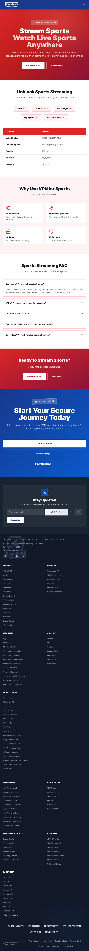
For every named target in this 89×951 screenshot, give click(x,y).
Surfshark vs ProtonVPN (12, 821)
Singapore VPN (8, 911)
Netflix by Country (10, 856)
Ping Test (6, 727)
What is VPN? (8, 643)
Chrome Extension (9, 596)
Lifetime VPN (8, 625)
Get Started (31, 65)
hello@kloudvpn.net (13, 550)
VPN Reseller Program (55, 575)
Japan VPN (7, 902)
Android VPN (8, 571)
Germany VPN (8, 894)
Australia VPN (8, 890)
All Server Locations (10, 915)
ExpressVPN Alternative (12, 805)
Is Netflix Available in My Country (15, 760)
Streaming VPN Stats (11, 860)
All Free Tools (8, 698)
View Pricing (57, 65)
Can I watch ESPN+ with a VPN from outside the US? (29, 324)
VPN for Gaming (53, 851)
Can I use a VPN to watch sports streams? (25, 284)
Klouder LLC (16, 942)
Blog (4, 639)
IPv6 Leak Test (8, 719)
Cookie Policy (44, 946)
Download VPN (53, 809)
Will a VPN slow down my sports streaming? (26, 303)
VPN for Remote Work (55, 856)
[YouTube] (23, 556)
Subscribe (15, 520)
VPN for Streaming (54, 860)
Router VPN (7, 588)
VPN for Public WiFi (54, 843)
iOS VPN (6, 575)
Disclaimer (56, 946)
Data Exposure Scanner (12, 756)
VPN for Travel (52, 847)
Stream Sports (8, 621)
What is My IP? (8, 702)
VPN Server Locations (11, 668)
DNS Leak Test (8, 710)
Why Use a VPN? (9, 647)
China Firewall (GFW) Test (12, 765)
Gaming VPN (7, 608)
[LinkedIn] (17, 556)
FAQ (48, 643)
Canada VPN (8, 886)
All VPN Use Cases (54, 839)
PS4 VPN (6, 613)
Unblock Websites (54, 864)
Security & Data (61, 941)
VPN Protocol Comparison (12, 651)
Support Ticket (53, 651)
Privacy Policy (46, 941)
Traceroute (7, 731)
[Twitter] (11, 556)
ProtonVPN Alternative (11, 796)
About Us (50, 639)
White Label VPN (53, 571)
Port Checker (8, 723)
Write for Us (51, 664)
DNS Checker (8, 706)
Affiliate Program (53, 583)
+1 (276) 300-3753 (13, 547)
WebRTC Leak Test (10, 715)
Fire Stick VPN (8, 600)
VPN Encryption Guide (11, 655)
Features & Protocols (10, 672)
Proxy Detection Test (11, 740)
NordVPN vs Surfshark (11, 813)
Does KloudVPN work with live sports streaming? (28, 335)
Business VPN (52, 588)
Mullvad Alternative (10, 800)
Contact (50, 647)
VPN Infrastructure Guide (12, 684)
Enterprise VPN (53, 579)
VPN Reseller (34, 926)
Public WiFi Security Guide (13, 659)
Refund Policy (67, 946)
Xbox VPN (7, 617)
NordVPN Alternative (11, 788)
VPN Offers (51, 659)
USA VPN (6, 877)
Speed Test (7, 769)
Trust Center (34, 941)
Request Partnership (55, 592)
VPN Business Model (10, 680)
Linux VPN (7, 592)
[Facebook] (5, 556)
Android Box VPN (9, 604)
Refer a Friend (52, 655)
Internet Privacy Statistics (12, 664)
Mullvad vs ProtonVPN (11, 825)
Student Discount (53, 792)
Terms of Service (76, 941)
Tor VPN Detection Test (12, 748)
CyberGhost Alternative (11, 809)
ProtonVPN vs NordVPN (12, 817)
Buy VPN (50, 800)
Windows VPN (8, 579)
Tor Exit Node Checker (11, 744)
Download (57, 376)
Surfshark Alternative (11, 792)
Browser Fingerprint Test (12, 735)
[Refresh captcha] (71, 512)
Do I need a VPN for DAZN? (18, 313)
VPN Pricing (51, 788)
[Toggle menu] (84, 4)
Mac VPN (6, 583)
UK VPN (6, 882)
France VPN (7, 898)
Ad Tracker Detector (10, 752)
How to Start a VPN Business (14, 676)
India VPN (6, 907)
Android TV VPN (9, 851)
